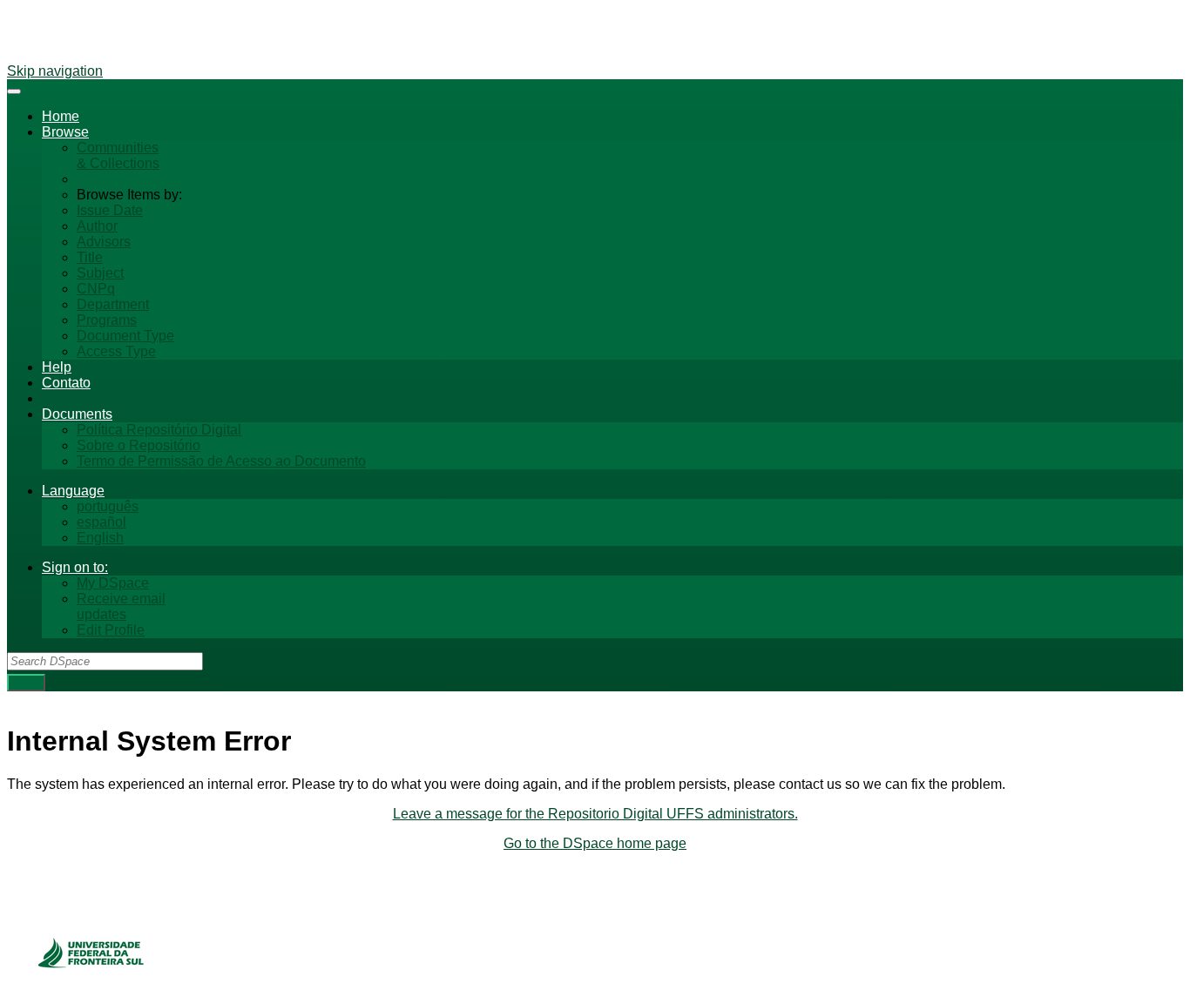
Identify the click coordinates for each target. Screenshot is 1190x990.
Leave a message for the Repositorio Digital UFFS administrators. (595, 813)
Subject (100, 273)
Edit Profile (111, 630)
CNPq (96, 288)
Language (73, 490)
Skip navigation (55, 71)
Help (56, 367)
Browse (65, 132)
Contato (66, 382)
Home (60, 116)
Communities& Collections (118, 155)
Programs (107, 320)
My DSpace (113, 583)
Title (90, 257)
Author (97, 226)
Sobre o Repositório (138, 445)
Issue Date (110, 210)
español (101, 522)
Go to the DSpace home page (595, 843)
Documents (77, 414)
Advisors (104, 241)
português (108, 506)
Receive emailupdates (121, 606)
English (100, 537)
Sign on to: (75, 567)
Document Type (125, 335)
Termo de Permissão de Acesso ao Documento (221, 461)
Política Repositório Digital (159, 429)
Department (113, 304)
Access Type (116, 351)
